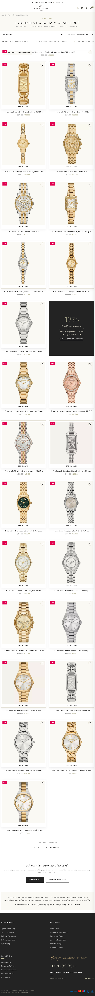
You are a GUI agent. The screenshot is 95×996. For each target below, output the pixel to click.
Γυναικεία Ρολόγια (56, 947)
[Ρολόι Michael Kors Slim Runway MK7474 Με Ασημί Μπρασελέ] (23, 742)
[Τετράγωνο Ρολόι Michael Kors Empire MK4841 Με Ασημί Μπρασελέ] (71, 443)
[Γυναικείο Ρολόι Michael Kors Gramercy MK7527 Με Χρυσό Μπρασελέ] (23, 143)
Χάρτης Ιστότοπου (26, 992)
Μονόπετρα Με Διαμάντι (59, 932)
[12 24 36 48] (60, 34)
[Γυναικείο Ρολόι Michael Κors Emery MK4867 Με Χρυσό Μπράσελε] (71, 203)
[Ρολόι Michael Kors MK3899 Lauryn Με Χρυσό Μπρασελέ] (23, 562)
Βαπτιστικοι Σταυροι (57, 936)
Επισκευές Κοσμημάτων (9, 970)
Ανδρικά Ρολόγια (56, 944)
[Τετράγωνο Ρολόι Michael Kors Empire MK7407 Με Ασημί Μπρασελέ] (71, 682)
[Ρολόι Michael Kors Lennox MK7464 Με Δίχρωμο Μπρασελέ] (23, 802)
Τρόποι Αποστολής (8, 929)
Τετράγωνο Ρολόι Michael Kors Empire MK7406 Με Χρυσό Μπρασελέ (47, 52)
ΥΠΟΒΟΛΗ (89, 978)
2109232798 (59, 2)
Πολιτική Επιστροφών (9, 936)
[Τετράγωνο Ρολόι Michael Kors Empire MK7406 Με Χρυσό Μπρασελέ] (23, 83)
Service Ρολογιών (7, 974)
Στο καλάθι (23, 107)
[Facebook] (52, 966)
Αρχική (3, 15)
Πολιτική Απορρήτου (8, 940)
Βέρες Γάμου (54, 929)
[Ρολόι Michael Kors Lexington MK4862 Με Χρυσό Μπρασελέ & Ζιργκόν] (71, 263)
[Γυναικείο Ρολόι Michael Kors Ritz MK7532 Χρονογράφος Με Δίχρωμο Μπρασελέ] (23, 203)
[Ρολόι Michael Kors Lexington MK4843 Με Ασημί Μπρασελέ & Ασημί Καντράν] (71, 502)
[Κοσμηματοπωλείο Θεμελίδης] (41, 8)
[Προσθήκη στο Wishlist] (90, 52)
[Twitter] (58, 966)
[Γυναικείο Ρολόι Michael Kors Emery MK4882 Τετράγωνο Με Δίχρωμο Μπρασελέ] (71, 83)
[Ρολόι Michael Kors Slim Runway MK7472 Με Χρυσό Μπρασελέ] (71, 742)
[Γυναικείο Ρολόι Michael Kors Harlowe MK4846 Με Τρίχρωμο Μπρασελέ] (23, 443)
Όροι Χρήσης (5, 944)
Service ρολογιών (57, 880)
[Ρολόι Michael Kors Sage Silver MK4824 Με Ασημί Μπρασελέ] (23, 323)
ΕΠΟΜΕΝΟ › (55, 847)
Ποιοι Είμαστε (6, 962)
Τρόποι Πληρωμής (7, 932)
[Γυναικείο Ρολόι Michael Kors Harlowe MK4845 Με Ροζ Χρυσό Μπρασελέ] (71, 383)
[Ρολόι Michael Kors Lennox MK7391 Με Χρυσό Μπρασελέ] (23, 682)
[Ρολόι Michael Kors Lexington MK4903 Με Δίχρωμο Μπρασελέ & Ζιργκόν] (23, 263)
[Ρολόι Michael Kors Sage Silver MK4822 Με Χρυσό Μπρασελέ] (23, 383)
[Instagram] (64, 966)
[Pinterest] (70, 966)
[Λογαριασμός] (86, 8)
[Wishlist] (82, 8)
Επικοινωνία (35, 880)
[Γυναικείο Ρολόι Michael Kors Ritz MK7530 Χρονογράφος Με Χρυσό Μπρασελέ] (71, 143)
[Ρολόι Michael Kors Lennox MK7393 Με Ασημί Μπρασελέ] (71, 622)
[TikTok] (75, 966)
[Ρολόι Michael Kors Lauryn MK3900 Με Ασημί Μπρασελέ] (71, 562)
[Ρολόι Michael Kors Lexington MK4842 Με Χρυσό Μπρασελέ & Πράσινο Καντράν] (23, 502)
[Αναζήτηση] (77, 8)
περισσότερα (74, 904)
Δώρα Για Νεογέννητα (58, 940)
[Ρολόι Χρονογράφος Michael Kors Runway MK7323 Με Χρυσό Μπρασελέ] (23, 622)
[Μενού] (3, 8)
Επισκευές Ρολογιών (8, 966)
